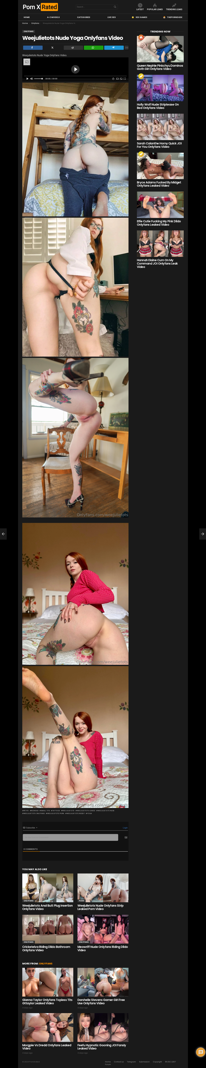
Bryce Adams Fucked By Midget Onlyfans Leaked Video (159, 184)
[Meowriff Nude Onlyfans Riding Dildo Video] (103, 929)
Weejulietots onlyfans (34, 813)
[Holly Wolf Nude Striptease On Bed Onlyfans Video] (160, 88)
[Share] (33, 48)
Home (27, 17)
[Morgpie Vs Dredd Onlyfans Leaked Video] (47, 1027)
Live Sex (111, 17)
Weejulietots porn (55, 813)
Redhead (34, 810)
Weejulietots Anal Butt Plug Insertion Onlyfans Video (47, 907)
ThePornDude (174, 17)
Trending (141, 76)
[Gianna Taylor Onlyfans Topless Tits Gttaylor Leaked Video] (47, 982)
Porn (81, 900)
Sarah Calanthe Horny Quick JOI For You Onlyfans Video (159, 145)
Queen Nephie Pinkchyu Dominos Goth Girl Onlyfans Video (160, 67)
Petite (26, 810)
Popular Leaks (155, 9)
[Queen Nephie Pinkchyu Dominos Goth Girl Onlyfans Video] (160, 49)
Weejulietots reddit (76, 813)
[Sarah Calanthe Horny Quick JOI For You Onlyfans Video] (160, 127)
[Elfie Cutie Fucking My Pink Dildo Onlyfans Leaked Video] (160, 205)
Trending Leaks (174, 9)
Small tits (45, 810)
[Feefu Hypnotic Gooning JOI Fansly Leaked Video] (103, 1027)
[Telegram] (114, 48)
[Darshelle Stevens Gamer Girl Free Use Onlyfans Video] (103, 982)
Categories (83, 17)
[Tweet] (53, 48)
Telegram (131, 1062)
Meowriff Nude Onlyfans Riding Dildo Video (102, 948)
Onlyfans (28, 900)
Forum (108, 1064)
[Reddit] (73, 48)
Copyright (157, 1062)
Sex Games (141, 17)
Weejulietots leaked (86, 810)
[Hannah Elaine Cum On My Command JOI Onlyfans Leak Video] (160, 243)
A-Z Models (53, 17)
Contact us (119, 1062)
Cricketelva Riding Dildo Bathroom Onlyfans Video (46, 948)
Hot (141, 37)
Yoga (89, 813)
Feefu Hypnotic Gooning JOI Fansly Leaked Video (101, 1047)
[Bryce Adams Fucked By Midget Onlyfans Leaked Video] (160, 166)
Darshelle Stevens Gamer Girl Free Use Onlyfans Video (101, 1001)
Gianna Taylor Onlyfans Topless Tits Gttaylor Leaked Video (47, 1001)
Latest (140, 9)
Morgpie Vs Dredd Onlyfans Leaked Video (46, 1047)
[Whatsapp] (93, 48)
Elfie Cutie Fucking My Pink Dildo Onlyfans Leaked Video (159, 223)
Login (125, 828)
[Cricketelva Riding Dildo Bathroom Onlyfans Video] (47, 929)
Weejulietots (68, 810)
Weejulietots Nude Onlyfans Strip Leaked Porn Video (100, 907)
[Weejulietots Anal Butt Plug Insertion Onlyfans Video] (47, 887)
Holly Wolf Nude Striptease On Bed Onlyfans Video (158, 106)
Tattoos (56, 810)
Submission (144, 1062)
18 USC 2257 (170, 1062)
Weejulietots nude (106, 810)
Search (115, 7)
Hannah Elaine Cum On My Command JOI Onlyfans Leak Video (157, 263)
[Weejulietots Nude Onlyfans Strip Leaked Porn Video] (103, 887)
